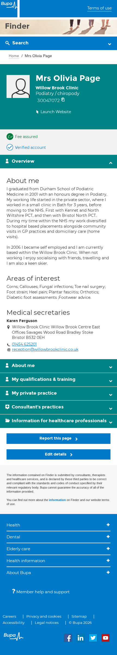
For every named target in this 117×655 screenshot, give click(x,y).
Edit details (56, 454)
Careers (9, 616)
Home (14, 56)
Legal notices (47, 622)
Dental (13, 536)
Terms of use (99, 8)
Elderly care (18, 548)
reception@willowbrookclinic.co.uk (45, 349)
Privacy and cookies (43, 616)
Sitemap (79, 616)
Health (13, 525)
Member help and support (42, 591)
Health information (26, 560)
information (57, 500)
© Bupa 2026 (80, 622)
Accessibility (13, 622)
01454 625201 (24, 344)
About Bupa (19, 572)
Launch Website (56, 111)
